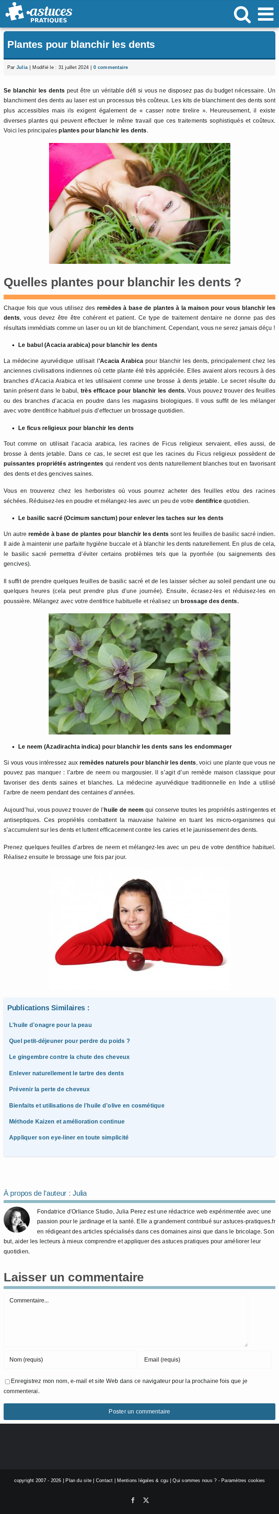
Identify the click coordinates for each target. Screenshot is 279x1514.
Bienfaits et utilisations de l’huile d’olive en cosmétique (87, 1105)
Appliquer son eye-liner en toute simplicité (69, 1137)
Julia (22, 67)
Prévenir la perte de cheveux (49, 1089)
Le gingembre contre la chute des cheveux (69, 1057)
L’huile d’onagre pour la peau (50, 1025)
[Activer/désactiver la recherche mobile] (242, 14)
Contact (104, 1480)
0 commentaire (110, 67)
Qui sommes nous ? (195, 1480)
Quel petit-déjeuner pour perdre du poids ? (69, 1041)
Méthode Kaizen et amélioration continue (67, 1121)
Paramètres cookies (243, 1480)
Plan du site (78, 1480)
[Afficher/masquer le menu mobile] (267, 14)
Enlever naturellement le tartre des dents (66, 1073)
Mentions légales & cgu (142, 1480)
